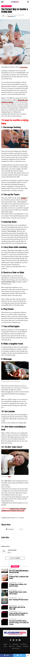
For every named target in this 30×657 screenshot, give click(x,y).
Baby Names (25, 646)
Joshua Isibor (11, 16)
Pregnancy (19, 646)
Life (10, 644)
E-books (5, 646)
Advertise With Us (16, 648)
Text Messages (23, 644)
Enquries (5, 644)
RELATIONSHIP (15, 644)
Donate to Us (12, 646)
